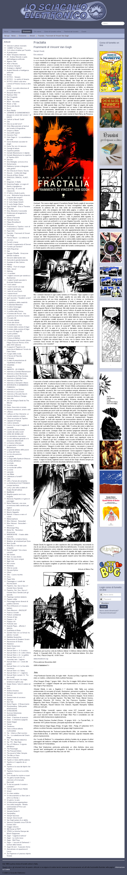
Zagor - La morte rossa (15, 838)
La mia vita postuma (14, 454)
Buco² (9, 108)
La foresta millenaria (14, 443)
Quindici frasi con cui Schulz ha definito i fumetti (18, 633)
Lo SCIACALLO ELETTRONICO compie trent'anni (18, 484)
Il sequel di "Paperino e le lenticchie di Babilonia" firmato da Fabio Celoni (19, 349)
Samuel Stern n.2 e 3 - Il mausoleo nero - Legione (15, 658)
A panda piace (12, 52)
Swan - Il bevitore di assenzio (17, 717)
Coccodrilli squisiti (13, 133)
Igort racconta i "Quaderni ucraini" (19, 298)
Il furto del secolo (13, 322)
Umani (9, 791)
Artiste (9, 75)
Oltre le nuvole (12, 568)
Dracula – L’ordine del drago (17, 173)
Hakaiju (9, 264)
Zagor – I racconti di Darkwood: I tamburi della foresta (18, 843)
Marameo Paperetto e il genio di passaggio (18, 500)
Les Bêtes (10, 474)
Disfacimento (11, 164)
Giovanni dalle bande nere (16, 257)
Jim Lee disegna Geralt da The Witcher (18, 401)
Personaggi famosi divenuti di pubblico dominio (17, 602)
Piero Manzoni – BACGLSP (17, 610)
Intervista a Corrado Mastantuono (19, 371)
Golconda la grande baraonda (17, 260)
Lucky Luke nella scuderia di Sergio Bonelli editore (17, 488)
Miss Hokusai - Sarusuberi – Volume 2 (17, 524)
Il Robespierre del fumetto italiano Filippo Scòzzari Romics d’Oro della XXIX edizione (19, 342)
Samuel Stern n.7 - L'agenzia (17, 673)
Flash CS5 (10, 231)
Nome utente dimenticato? (109, 610)
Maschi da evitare (13, 510)
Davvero (10, 159)
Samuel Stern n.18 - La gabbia (18, 655)
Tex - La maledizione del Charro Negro (18, 736)
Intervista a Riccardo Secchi (17, 394)
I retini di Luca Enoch (14, 291)
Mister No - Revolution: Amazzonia (15, 531)
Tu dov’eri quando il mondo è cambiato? (17, 785)
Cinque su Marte (13, 130)
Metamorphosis (12, 519)
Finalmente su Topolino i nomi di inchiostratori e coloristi (18, 227)
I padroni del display (14, 289)
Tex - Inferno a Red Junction (17, 733)
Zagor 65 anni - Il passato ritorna (18, 847)
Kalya (9, 405)
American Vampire (13, 66)
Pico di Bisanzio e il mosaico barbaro (17, 607)
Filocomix (10, 224)
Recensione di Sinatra (15, 641)
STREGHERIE (12, 710)
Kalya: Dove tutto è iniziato (16, 407)
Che (8, 121)
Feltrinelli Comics (13, 220)
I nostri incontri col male (15, 287)
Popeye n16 (11, 621)
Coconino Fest (12, 135)
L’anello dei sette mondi (15, 432)
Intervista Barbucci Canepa (16, 396)
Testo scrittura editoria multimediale (15, 729)
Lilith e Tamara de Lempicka (17, 481)
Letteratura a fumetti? (14, 476)
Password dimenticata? (108, 613)
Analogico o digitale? (14, 68)
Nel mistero (11, 554)
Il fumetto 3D (11, 318)
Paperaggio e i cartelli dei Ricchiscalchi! (16, 582)
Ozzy (9, 577)
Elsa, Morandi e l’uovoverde (17, 211)
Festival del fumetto (71, 31)
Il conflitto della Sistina (15, 311)
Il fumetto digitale (13, 320)
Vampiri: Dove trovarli (14, 818)
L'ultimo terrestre (13, 423)
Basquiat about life (13, 92)
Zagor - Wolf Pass (13, 840)
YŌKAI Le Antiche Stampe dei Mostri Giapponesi (18, 832)
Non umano (11, 563)
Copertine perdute (13, 150)
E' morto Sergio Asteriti (15, 202)
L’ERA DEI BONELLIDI (15, 434)
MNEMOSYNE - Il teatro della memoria (17, 535)
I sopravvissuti (12, 293)
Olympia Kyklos (12, 570)
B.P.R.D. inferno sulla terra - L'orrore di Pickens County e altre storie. (19, 83)
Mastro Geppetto (13, 512)
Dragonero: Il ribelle (14, 182)
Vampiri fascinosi (13, 815)
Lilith (8, 478)
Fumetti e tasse (12, 242)
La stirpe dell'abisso (14, 461)
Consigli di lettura (13, 148)
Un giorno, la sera (13, 800)
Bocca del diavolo (13, 106)
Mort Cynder (11, 543)
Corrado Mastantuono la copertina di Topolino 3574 (19, 156)
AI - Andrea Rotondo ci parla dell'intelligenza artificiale (17, 58)
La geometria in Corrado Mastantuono (15, 446)
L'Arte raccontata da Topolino (17, 418)
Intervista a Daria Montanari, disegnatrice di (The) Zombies (17, 375)
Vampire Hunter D (13, 811)
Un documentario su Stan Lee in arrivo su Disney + (18, 796)
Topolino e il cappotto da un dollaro (17, 763)
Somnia (9, 695)
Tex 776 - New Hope (14, 742)
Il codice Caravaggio (14, 307)
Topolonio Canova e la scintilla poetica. (18, 772)
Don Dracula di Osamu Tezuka (18, 170)
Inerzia (9, 367)
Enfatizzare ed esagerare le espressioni (17, 214)
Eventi (84, 31)
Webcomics (15, 31)
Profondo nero (12, 623)
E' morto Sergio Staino (15, 204)
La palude (10, 456)
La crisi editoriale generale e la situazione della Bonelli (18, 439)
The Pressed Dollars (14, 751)
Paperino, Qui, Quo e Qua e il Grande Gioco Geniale (17, 587)
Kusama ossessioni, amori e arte (19, 409)
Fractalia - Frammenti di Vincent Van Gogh (18, 234)
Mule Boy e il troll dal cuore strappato (16, 546)
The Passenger (12, 748)
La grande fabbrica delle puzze (18, 449)
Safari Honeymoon (13, 646)
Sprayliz (10, 699)
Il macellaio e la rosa (14, 324)
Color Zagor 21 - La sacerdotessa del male (19, 138)
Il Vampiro (10, 358)
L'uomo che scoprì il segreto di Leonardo (18, 426)
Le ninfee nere (12, 465)
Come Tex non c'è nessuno (16, 146)
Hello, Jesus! (11, 269)
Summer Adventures (14, 713)
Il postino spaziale (13, 336)
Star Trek (10, 702)
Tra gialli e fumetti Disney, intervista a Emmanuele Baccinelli (16, 779)
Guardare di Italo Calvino (16, 262)
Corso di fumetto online (52, 31)
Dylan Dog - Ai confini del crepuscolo (16, 189)
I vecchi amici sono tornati (16, 295)
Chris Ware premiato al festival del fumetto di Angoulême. (18, 127)
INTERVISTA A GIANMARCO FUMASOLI (17, 386)
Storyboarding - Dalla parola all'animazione (17, 707)
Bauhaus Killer (12, 95)
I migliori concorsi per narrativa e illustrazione (18, 276)
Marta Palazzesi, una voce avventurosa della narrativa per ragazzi (18, 505)
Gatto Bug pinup (12, 249)
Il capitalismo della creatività (17, 302)
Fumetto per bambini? (14, 246)
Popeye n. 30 (11, 619)
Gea (8, 251)
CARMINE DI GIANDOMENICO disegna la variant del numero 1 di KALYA (19, 114)
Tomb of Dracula (13, 757)
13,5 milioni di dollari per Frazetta (19, 50)
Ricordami (105, 603)
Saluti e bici (11, 648)
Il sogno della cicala (14, 353)
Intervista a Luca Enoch (15, 391)
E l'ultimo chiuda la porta (15, 193)
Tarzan (9, 724)
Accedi (103, 606)
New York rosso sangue (15, 559)
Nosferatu (10, 565)
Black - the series (13, 101)
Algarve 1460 (11, 61)
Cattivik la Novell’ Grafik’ (16, 119)
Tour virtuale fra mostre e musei (18, 775)
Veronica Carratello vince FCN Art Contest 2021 (19, 823)
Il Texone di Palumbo (14, 356)
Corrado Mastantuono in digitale (18, 153)
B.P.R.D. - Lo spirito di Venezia (18, 79)
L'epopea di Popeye (14, 420)
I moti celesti (11, 284)
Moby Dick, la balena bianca (17, 539)
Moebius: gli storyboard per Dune (19, 541)
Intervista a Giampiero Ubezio (17, 382)
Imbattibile (10, 365)
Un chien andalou (13, 793)
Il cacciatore (11, 300)
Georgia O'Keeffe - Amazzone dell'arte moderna (17, 254)
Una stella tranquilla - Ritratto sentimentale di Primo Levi (17, 805)
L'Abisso (10, 411)
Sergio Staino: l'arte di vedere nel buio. (19, 685)
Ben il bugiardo (12, 97)
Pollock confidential (14, 615)
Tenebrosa (10, 726)
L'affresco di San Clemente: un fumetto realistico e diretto (18, 415)
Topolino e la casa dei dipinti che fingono (18, 767)
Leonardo (10, 472)
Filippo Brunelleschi (14, 222)
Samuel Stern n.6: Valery (16, 670)
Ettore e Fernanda (13, 217)
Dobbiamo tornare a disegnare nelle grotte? (17, 167)
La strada (10, 463)
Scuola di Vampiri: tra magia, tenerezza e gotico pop (17, 680)
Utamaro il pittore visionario (16, 46)
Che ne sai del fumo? (14, 124)
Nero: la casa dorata (14, 557)
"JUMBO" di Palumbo (14, 48)
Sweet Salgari (12, 722)
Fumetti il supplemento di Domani (19, 244)
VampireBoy (11, 813)
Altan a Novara (12, 63)
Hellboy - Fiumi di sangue (16, 266)
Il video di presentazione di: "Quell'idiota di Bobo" (17, 361)
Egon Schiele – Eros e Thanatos (18, 206)
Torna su (121, 873)
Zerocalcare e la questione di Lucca (17, 850)
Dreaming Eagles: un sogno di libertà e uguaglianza (17, 185)
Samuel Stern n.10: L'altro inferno (19, 652)
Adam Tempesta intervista (16, 54)
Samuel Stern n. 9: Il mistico (17, 650)
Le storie (10, 469)
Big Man (10, 99)
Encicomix (27, 31)
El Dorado (10, 208)
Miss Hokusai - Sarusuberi (16, 521)
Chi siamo (37, 31)
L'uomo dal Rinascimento (16, 429)
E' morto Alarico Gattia (15, 199)
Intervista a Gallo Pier (14, 380)
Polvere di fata (12, 617)
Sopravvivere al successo (16, 697)
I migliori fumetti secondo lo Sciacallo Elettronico (17, 281)
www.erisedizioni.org (41, 658)
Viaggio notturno (12, 827)
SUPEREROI (11, 715)
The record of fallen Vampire (17, 753)
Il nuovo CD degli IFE (14, 331)
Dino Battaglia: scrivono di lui (17, 162)
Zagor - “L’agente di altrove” (16, 835)
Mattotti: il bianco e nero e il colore (17, 515)
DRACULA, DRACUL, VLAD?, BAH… (17, 178)
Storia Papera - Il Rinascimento (18, 704)
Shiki (8, 688)
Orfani (9, 572)
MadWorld (10, 492)
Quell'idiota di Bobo (14, 630)
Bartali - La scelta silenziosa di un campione (18, 89)
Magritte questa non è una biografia (16, 495)
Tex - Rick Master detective (17, 740)
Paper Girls (11, 579)
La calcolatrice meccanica (16, 436)
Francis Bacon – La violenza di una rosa (18, 238)
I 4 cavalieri (11, 273)
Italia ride (10, 398)
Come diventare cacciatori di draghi (17, 142)
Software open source (14, 693)
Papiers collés (12, 599)
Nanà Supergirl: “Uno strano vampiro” (17, 551)
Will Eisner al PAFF (14, 829)
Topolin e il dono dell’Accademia (18, 760)
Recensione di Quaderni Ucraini (18, 639)
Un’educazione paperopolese (17, 802)
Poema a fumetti (13, 612)
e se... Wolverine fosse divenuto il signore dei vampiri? (18, 196)
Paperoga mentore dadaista (17, 597)
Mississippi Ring (13, 528)
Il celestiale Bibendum (15, 304)
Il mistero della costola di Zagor (18, 327)
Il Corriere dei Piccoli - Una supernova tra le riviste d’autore (18, 314)
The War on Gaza (13, 755)
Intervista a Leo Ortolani (15, 389)
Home (6, 31)
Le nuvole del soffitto (14, 467)
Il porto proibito (12, 333)
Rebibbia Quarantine (14, 637)
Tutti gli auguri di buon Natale (17, 789)
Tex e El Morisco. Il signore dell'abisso (17, 745)
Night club (10, 561)
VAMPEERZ (11, 809)
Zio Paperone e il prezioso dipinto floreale (19, 854)
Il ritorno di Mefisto (13, 338)
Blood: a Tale (11, 104)
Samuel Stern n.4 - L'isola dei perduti (17, 662)
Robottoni (10, 644)
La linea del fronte (13, 452)
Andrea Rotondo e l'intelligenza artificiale (18, 71)
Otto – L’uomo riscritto (15, 574)
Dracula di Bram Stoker (15, 175)
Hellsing (10, 271)
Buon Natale (11, 110)
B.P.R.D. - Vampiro (13, 77)
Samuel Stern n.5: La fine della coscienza (18, 667)
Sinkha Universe (13, 690)
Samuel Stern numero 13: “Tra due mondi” (17, 676)
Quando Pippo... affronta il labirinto (16, 627)
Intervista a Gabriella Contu (16, 378)
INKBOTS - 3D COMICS (15, 369)
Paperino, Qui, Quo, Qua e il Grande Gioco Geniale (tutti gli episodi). (18, 592)
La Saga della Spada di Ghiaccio (18, 458)
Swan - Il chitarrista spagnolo (17, 719)
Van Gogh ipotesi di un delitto (17, 820)
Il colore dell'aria (12, 309)
